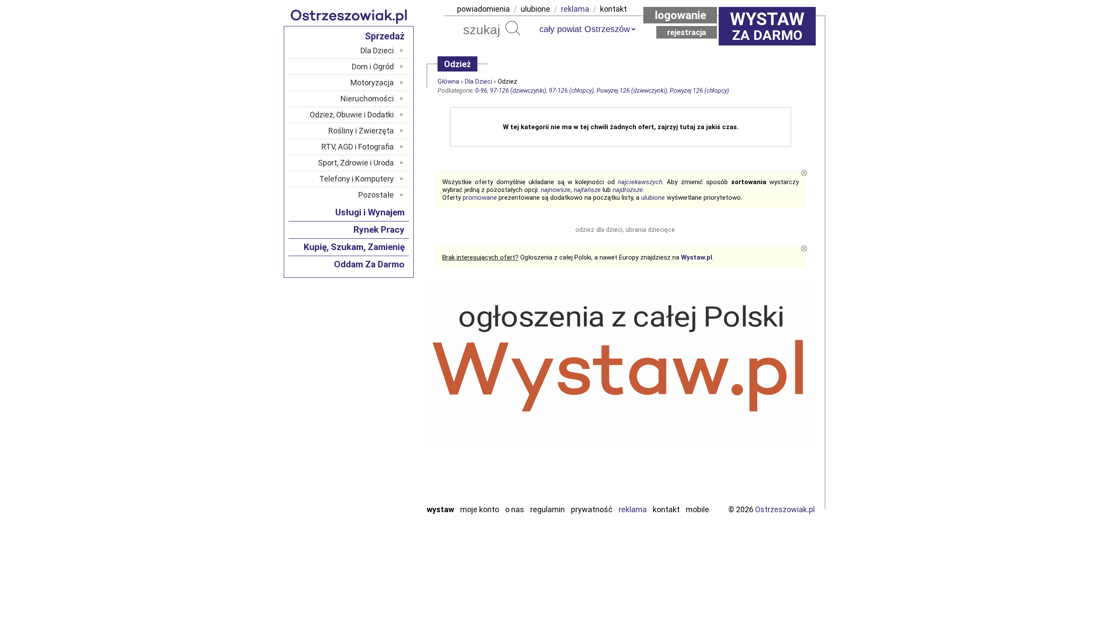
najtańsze (587, 190)
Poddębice (376, 426)
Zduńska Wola (372, 497)
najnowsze (556, 190)
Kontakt (666, 509)
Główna (448, 81)
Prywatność (592, 509)
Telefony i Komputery (356, 178)
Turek (384, 462)
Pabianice (378, 403)
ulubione (535, 8)
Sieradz (382, 438)
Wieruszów (376, 485)
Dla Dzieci (478, 81)
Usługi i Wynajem (370, 212)
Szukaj (513, 28)
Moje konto (479, 509)
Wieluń (383, 473)
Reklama (633, 509)
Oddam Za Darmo (369, 264)
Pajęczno (379, 415)
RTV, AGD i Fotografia (357, 146)
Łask (386, 368)
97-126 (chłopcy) (571, 90)
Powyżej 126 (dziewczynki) (632, 90)
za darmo (767, 26)
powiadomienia (483, 8)
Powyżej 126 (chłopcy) (699, 90)
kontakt (613, 8)
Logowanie (680, 15)
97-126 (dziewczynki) (518, 90)
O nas (514, 509)
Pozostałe (376, 194)
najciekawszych (640, 182)
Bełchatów (376, 356)
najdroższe (628, 190)
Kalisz (384, 391)
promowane (480, 198)
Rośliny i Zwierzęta (361, 130)
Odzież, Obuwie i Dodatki (352, 114)
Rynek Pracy (379, 229)
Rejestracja (686, 32)
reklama (575, 8)
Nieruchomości (367, 98)
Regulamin (547, 509)
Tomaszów (376, 450)
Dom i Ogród (373, 66)
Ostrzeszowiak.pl (785, 509)
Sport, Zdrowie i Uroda (356, 162)
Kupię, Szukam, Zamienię (354, 247)
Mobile (697, 509)
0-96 (481, 90)
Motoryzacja (372, 82)
